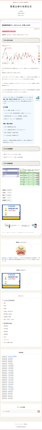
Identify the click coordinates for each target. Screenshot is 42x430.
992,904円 (10, 386)
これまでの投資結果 (6, 31)
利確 (14, 31)
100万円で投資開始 (12, 356)
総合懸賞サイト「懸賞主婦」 (7, 257)
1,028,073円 (10, 377)
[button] (38, 411)
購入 (11, 31)
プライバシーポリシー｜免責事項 (21, 424)
